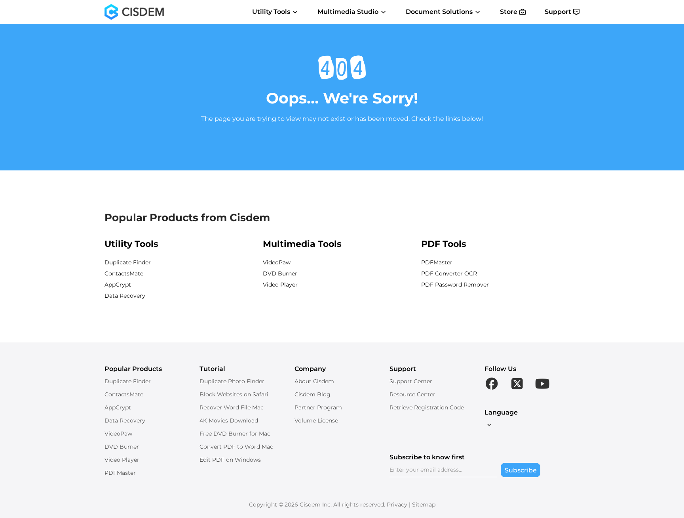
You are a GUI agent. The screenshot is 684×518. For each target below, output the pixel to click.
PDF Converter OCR (449, 273)
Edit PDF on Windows (230, 459)
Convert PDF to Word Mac (236, 446)
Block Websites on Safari (234, 394)
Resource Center (412, 394)
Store (508, 11)
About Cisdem (314, 381)
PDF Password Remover (455, 284)
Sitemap (423, 504)
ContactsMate (123, 273)
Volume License (316, 420)
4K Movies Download (229, 420)
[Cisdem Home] (134, 12)
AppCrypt (117, 284)
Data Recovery (124, 295)
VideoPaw (277, 262)
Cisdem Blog (312, 394)
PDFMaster (436, 262)
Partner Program (318, 407)
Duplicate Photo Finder (232, 381)
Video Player (280, 284)
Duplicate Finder (127, 262)
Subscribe (521, 470)
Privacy (397, 504)
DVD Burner (280, 273)
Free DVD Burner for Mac (235, 433)
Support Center (411, 381)
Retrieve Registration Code (427, 407)
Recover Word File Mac (232, 407)
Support (558, 11)
